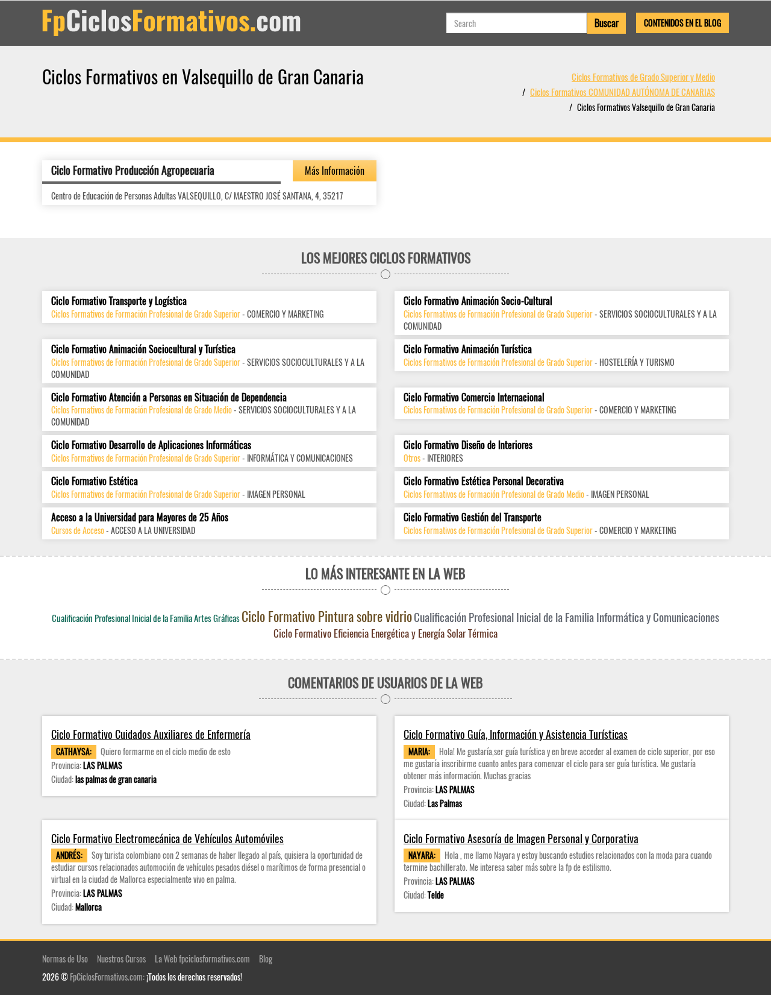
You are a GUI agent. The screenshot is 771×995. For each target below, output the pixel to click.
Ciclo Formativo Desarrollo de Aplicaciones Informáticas (151, 445)
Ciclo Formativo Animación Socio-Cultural (478, 301)
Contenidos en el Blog (682, 22)
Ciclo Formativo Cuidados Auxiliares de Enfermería (151, 734)
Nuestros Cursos (121, 958)
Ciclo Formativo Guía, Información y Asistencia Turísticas (516, 734)
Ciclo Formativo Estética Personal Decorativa (484, 481)
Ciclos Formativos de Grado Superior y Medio (643, 76)
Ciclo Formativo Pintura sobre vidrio (327, 616)
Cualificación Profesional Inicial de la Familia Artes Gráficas (146, 617)
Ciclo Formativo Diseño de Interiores (468, 445)
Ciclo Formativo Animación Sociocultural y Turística (143, 349)
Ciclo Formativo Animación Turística (468, 349)
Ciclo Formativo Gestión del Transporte (473, 517)
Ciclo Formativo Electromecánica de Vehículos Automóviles (167, 838)
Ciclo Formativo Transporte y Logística (119, 301)
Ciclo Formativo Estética (94, 481)
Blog (265, 958)
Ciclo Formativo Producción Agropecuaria (132, 170)
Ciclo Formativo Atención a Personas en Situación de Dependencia (169, 397)
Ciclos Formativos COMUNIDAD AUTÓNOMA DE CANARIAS (622, 91)
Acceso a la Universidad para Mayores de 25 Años (139, 517)
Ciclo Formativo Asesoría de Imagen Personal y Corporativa (521, 838)
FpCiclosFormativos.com (106, 976)
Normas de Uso (65, 958)
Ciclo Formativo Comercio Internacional (474, 397)
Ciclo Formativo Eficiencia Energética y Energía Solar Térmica (385, 633)
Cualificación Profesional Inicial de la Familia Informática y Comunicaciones (566, 616)
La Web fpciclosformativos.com (202, 958)
